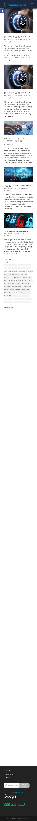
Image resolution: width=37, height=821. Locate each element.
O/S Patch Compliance (9, 292)
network (20, 233)
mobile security (27, 286)
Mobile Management (17, 286)
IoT (5, 280)
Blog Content (11, 268)
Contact (7, 777)
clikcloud (7, 39)
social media (17, 299)
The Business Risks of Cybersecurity (16, 231)
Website (11, 302)
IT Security (30, 280)
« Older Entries (9, 259)
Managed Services (26, 283)
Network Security (26, 289)
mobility (6, 289)
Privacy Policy (9, 774)
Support (7, 771)
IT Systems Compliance (9, 283)
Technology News (8, 42)
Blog (5, 268)
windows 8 (27, 302)
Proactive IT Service (8, 295)
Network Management (15, 289)
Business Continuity (20, 268)
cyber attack (30, 271)
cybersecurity (7, 274)
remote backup (25, 295)
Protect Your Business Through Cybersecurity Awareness (14, 139)
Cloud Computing (13, 271)
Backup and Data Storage (24, 265)
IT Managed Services (21, 280)
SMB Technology (27, 39)
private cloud (28, 292)
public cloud (18, 295)
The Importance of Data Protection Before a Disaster (18, 185)
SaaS (5, 299)
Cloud (5, 271)
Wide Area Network (18, 302)
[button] (2, 11)
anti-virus (14, 265)
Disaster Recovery (17, 277)
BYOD (28, 268)
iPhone (13, 280)
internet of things (27, 277)
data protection (7, 277)
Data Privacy (24, 274)
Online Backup (19, 292)
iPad (9, 280)
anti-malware (7, 265)
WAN (5, 302)
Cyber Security (15, 274)
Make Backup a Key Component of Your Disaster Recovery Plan (17, 37)
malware (19, 283)
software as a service (26, 299)
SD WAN (10, 299)
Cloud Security (21, 271)
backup (20, 39)
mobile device (7, 286)
